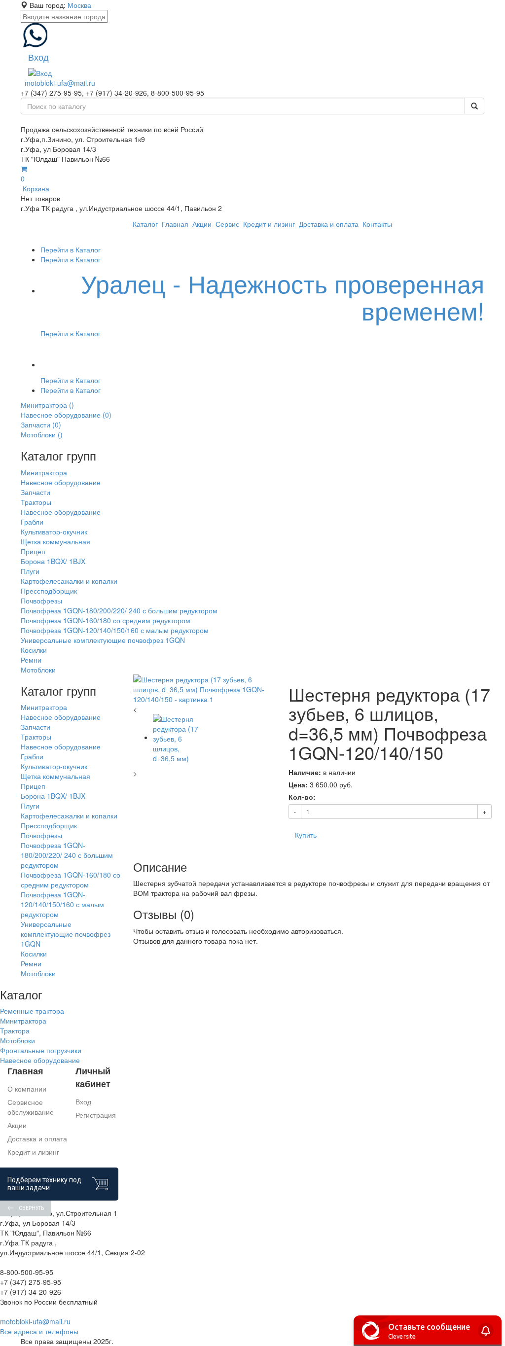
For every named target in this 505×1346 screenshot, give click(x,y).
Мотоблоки (17, 1040)
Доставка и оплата (37, 1138)
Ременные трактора (32, 1011)
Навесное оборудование (40, 1060)
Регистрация (95, 1115)
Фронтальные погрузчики (40, 1050)
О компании (26, 1089)
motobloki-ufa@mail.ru (60, 83)
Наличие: (305, 772)
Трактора (15, 1030)
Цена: (298, 784)
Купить (306, 835)
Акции (17, 1125)
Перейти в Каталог (70, 249)
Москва (79, 5)
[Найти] (474, 106)
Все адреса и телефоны (39, 1331)
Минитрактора (23, 1021)
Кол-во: (302, 797)
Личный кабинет (92, 1077)
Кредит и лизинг (33, 1152)
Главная (25, 1071)
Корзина (35, 183)
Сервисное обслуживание (30, 1107)
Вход (83, 1101)
